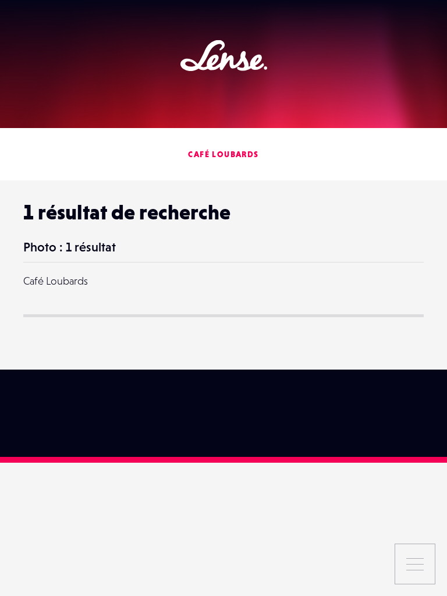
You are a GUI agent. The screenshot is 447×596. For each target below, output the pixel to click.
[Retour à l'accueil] (223, 55)
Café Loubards (223, 154)
